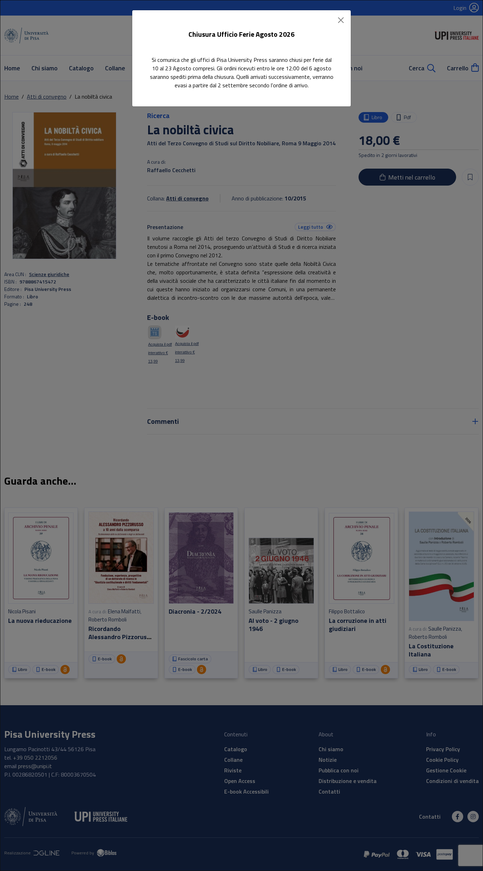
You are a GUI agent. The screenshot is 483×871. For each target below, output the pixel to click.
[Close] (341, 20)
